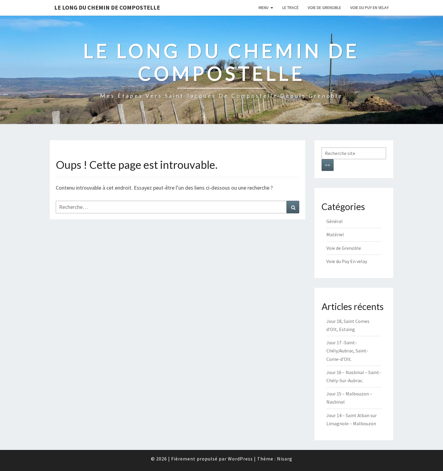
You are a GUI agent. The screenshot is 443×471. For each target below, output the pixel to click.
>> (327, 165)
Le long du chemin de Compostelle (107, 7)
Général (334, 221)
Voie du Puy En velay (369, 7)
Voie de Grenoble (324, 7)
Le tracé (290, 7)
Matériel (335, 234)
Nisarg (284, 459)
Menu (264, 7)
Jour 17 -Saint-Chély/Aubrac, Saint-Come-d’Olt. (347, 350)
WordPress (240, 459)
